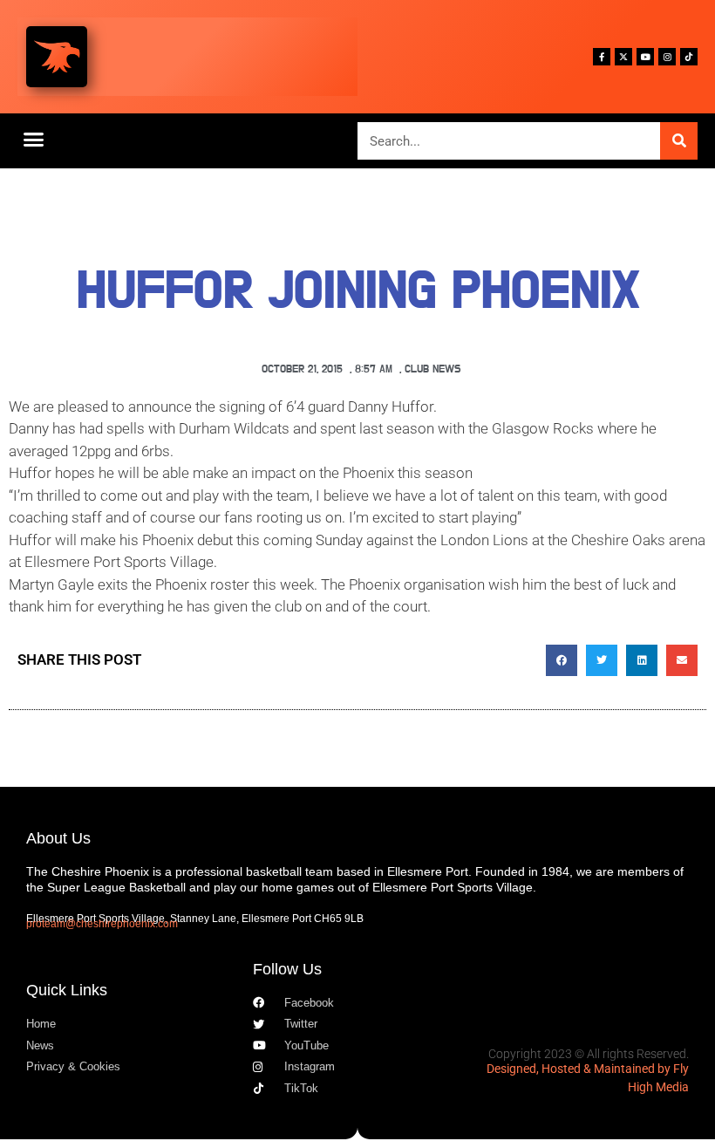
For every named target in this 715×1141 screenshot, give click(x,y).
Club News (433, 369)
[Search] (679, 141)
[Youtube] (645, 56)
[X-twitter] (623, 56)
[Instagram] (667, 56)
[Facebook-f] (601, 56)
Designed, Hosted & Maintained (571, 1069)
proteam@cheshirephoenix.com (102, 924)
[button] (34, 138)
